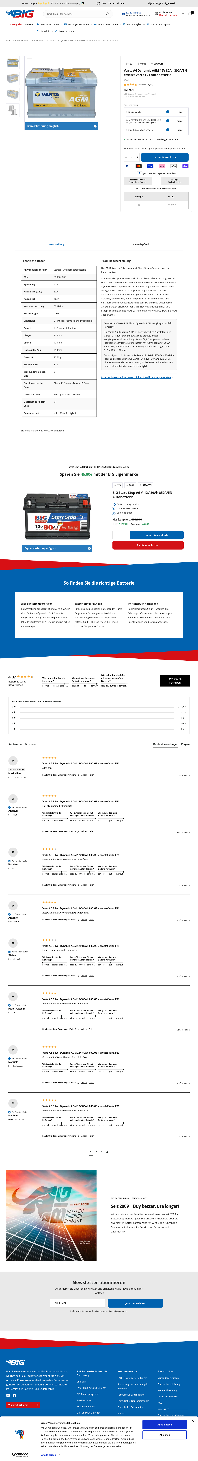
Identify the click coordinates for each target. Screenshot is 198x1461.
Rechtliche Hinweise (168, 1396)
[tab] (165, 745)
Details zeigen (48, 1455)
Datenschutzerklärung (169, 1384)
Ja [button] (78, 775)
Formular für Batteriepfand (131, 1394)
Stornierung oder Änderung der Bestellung (133, 1386)
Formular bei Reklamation (130, 1407)
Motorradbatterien (86, 1406)
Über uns (81, 1381)
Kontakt (121, 1413)
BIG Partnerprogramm (88, 1394)
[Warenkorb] (190, 14)
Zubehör (45, 31)
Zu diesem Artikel (148, 545)
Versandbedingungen (168, 1377)
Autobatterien (36, 40)
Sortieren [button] (14, 744)
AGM (47, 40)
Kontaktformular (168, 14)
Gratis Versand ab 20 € (113, 3)
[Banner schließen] (193, 1421)
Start (8, 40)
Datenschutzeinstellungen (171, 1415)
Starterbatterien (50, 24)
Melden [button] (84, 775)
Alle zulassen (164, 1424)
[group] (24, 677)
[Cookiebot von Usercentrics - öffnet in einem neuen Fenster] (20, 1455)
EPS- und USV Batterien (88, 1412)
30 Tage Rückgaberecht (164, 3)
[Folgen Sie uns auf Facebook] (14, 1395)
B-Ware (62, 31)
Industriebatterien (107, 24)
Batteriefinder (108, 608)
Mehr (72, 31)
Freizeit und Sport (160, 24)
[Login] (183, 14)
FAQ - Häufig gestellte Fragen (91, 1387)
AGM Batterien (84, 1400)
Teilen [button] (91, 775)
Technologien (134, 24)
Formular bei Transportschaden (133, 1400)
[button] (156, 85)
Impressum (163, 1408)
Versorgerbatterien (78, 24)
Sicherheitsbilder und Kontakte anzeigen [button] (42, 430)
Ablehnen (164, 1434)
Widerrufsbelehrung (167, 1390)
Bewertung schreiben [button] (175, 680)
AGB (160, 1402)
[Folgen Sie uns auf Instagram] (8, 1395)
